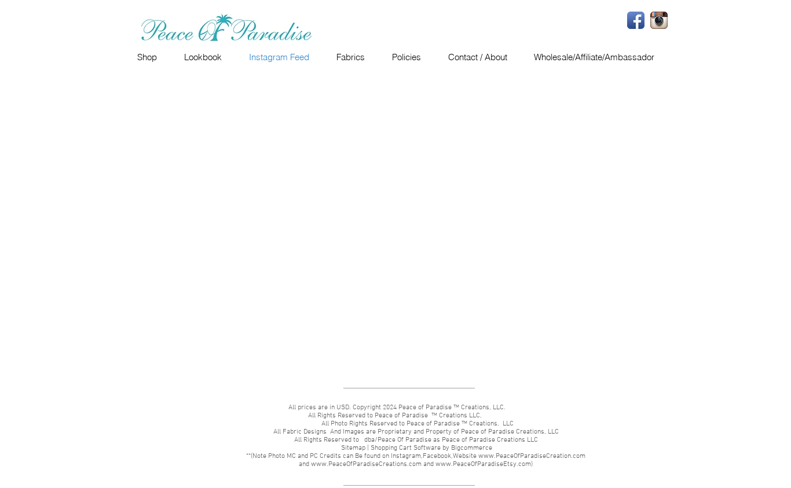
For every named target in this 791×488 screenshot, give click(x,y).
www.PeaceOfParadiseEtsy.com (483, 464)
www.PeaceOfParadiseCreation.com (531, 456)
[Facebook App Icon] (635, 20)
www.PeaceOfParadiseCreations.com (366, 464)
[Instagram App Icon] (659, 20)
